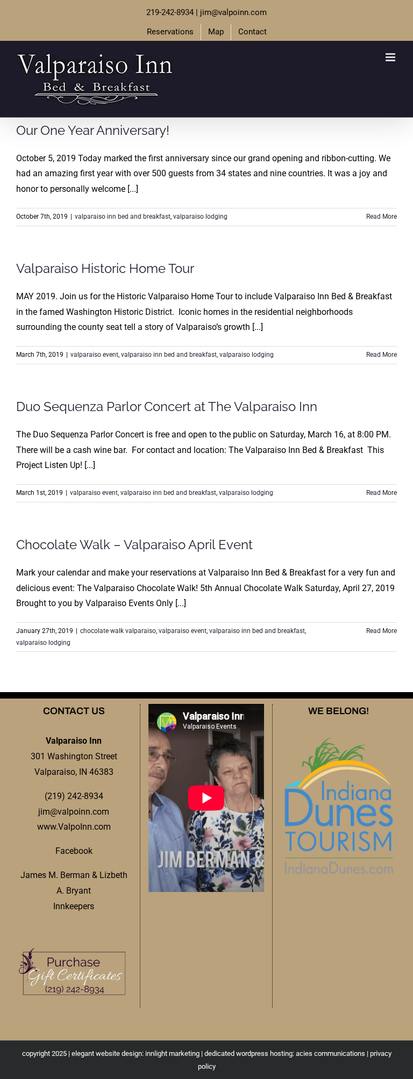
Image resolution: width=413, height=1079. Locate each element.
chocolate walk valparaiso (118, 631)
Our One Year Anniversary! (92, 130)
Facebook (73, 851)
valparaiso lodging (200, 216)
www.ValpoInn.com (74, 827)
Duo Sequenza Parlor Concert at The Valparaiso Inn (166, 406)
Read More (381, 216)
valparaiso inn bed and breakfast (122, 216)
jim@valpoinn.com (233, 12)
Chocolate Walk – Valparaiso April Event (134, 544)
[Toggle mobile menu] (391, 57)
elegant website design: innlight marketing (136, 1053)
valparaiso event (94, 354)
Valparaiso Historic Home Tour (105, 268)
